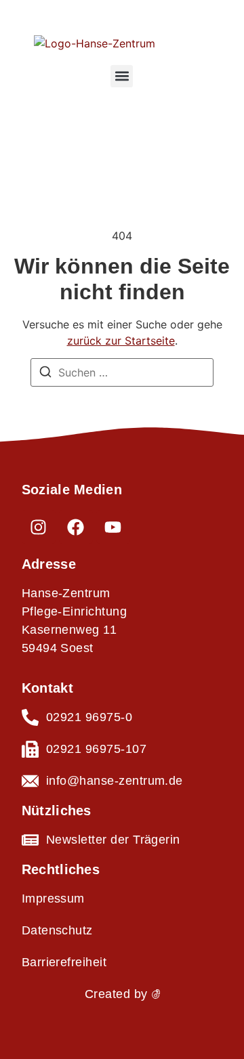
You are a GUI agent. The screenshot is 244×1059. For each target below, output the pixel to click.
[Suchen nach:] (122, 372)
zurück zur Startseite (121, 340)
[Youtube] (113, 527)
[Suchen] (45, 374)
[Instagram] (39, 527)
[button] (121, 76)
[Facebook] (76, 527)
